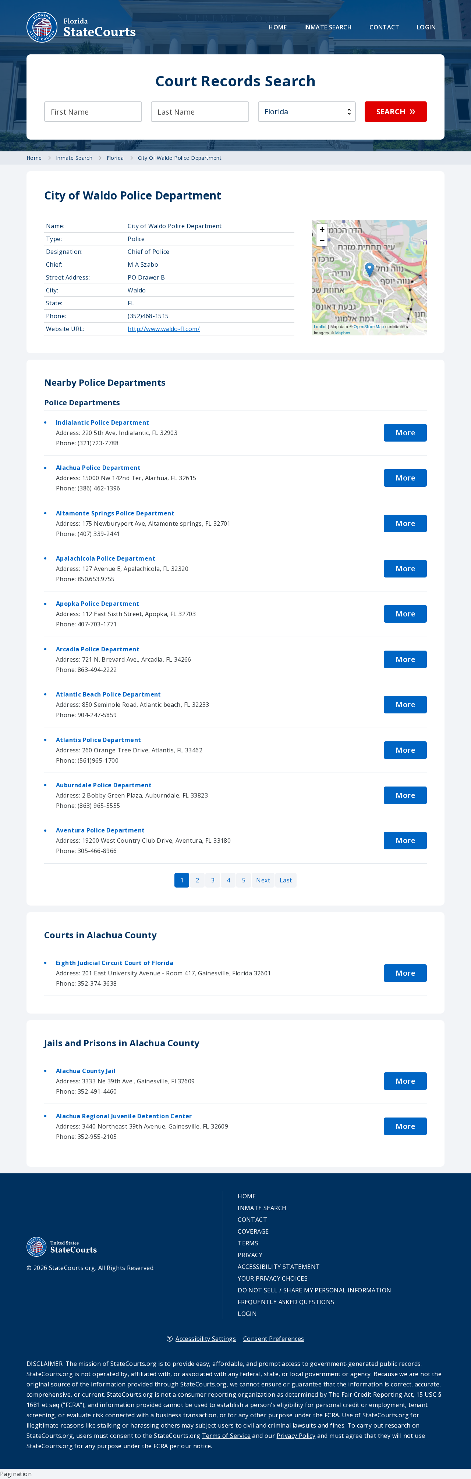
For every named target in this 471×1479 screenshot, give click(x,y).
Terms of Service (226, 1436)
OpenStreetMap (369, 326)
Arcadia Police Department (97, 649)
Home (278, 27)
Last (286, 880)
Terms (248, 1243)
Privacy (250, 1255)
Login (426, 27)
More (405, 433)
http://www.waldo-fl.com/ (164, 329)
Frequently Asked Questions (286, 1302)
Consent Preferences (273, 1339)
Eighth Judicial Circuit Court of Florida (114, 963)
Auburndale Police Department (104, 785)
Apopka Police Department (97, 604)
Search (391, 111)
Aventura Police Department (100, 830)
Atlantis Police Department (98, 740)
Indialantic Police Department (102, 422)
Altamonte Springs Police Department (115, 513)
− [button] (322, 240)
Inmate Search (328, 27)
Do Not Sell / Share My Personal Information (314, 1290)
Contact (384, 27)
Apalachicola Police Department (105, 558)
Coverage (253, 1231)
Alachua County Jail (86, 1071)
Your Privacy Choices (273, 1278)
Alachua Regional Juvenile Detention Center (124, 1116)
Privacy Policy (296, 1436)
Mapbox (342, 332)
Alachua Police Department (98, 468)
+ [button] (322, 229)
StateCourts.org (81, 27)
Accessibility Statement (279, 1267)
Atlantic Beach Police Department (108, 694)
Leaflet (320, 326)
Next (263, 880)
